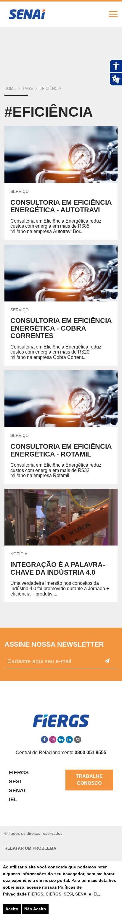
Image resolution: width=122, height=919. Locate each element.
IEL (95, 894)
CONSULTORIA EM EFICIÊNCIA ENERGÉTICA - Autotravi (61, 206)
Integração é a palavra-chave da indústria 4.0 (57, 568)
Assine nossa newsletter (54, 644)
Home (10, 88)
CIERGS (53, 894)
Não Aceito (35, 909)
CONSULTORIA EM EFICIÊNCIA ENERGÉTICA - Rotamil (61, 450)
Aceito (11, 909)
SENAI (82, 894)
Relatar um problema (30, 848)
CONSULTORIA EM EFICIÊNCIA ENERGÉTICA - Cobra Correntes (61, 328)
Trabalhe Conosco (89, 780)
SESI (68, 894)
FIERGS (35, 894)
